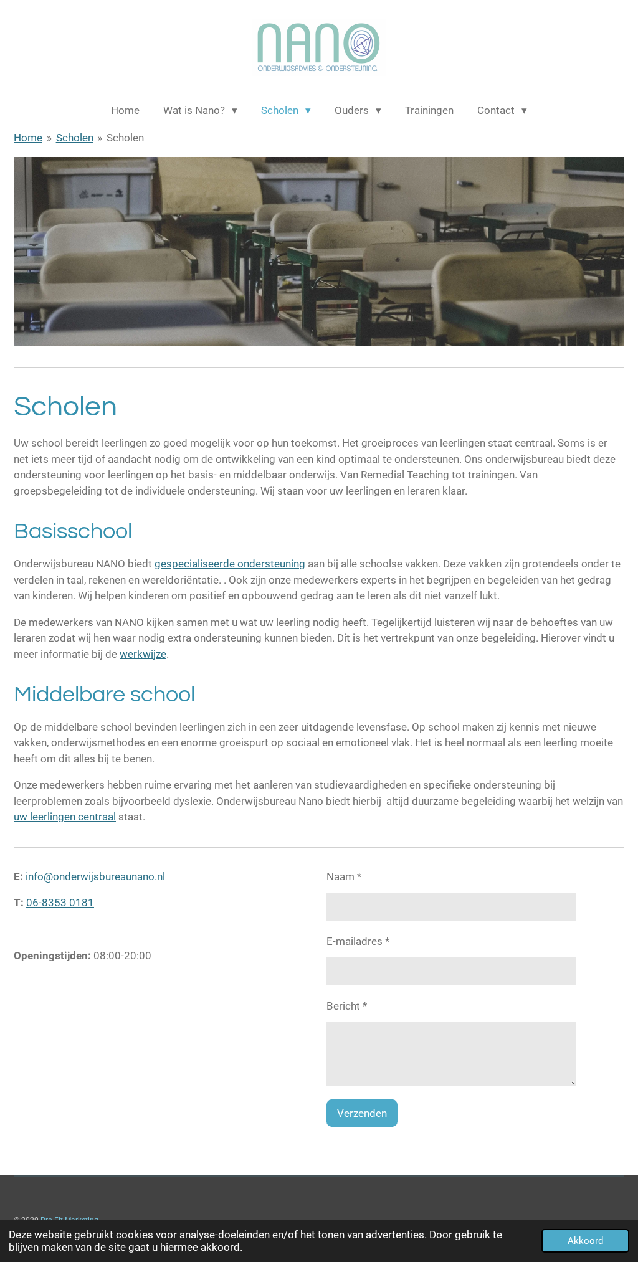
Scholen (74, 137)
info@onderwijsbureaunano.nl (95, 876)
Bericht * (346, 1006)
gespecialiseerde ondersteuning (230, 563)
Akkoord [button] (585, 1240)
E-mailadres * (357, 941)
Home (28, 137)
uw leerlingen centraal (65, 816)
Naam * (343, 876)
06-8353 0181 (60, 902)
